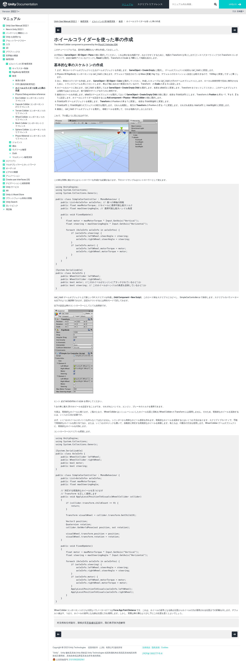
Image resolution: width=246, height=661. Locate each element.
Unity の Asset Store (15, 194)
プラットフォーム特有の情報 (19, 198)
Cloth (14, 153)
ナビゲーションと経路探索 (18, 183)
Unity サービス (12, 187)
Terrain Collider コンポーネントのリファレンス (30, 112)
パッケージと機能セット (17, 33)
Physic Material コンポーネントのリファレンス (30, 137)
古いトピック (12, 205)
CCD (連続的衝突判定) (25, 84)
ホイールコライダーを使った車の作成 (30, 89)
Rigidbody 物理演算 (20, 72)
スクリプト (11, 161)
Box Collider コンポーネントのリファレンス (29, 99)
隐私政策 (156, 647)
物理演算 (10, 59)
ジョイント (17, 142)
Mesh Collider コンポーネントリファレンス (29, 124)
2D (7, 48)
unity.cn (233, 4)
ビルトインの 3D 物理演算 (20, 64)
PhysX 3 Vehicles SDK (108, 44)
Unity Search (11, 202)
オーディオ (11, 168)
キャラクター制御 (20, 68)
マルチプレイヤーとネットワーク (21, 164)
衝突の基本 (20, 80)
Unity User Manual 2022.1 (17, 25)
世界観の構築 (12, 55)
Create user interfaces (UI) (18, 179)
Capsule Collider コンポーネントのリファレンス (29, 105)
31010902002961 (77, 659)
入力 (8, 44)
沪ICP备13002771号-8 (152, 653)
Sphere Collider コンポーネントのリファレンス (30, 130)
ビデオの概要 (12, 172)
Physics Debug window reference (30, 94)
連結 (14, 146)
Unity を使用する (13, 37)
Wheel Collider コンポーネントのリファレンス (29, 118)
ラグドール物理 (19, 150)
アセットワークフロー (16, 40)
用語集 (9, 209)
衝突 (14, 76)
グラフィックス (13, 52)
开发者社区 (92, 622)
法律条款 (146, 647)
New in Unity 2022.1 (14, 29)
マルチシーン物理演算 (22, 157)
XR (7, 191)
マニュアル (127, 4)
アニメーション (13, 176)
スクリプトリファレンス (150, 4)
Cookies (164, 647)
